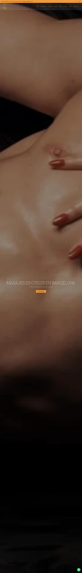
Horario (19, 1)
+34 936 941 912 (6, 1)
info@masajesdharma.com (28, 1)
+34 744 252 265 (14, 1)
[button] (78, 569)
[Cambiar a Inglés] (79, 1)
